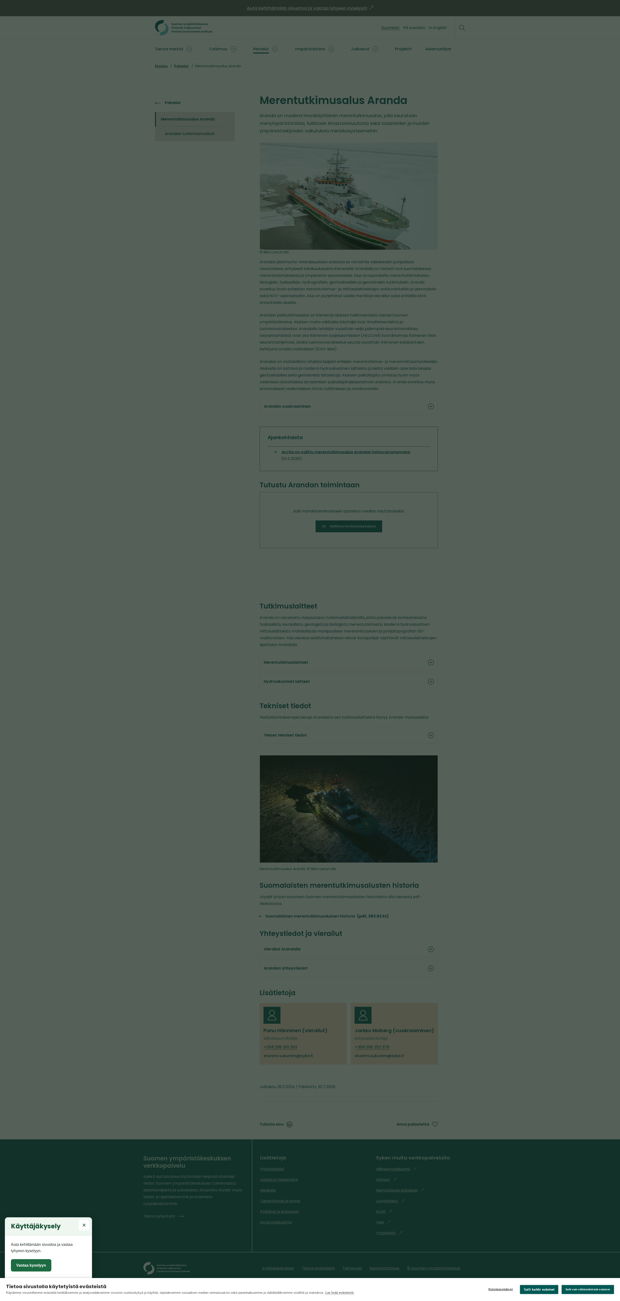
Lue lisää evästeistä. (339, 1292)
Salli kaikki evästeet (539, 1289)
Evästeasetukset (500, 1289)
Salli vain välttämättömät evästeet (588, 1289)
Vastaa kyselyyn (31, 1265)
